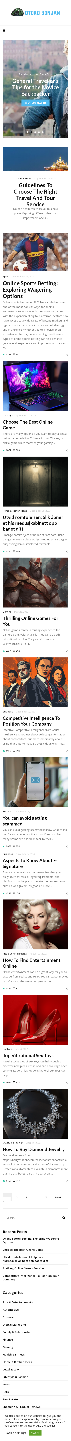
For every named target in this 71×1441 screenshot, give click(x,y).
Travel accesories (28, 74)
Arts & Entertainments (15, 953)
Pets (6, 1392)
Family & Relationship (17, 1332)
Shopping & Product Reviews (22, 1407)
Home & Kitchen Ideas (15, 510)
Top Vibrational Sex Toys (28, 1055)
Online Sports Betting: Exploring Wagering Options (30, 289)
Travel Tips (46, 74)
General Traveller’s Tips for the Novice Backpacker (35, 87)
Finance (8, 1339)
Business (8, 711)
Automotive (11, 1309)
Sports (6, 276)
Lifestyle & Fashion (13, 1142)
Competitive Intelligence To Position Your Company (31, 1277)
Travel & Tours (23, 178)
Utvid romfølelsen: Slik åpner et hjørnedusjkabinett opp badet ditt (33, 522)
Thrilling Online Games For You (23, 1268)
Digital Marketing (14, 1324)
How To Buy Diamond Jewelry (34, 1149)
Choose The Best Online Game (23, 1249)
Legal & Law (11, 1369)
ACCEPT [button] (35, 1432)
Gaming (7, 415)
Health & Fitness (14, 1354)
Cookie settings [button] (15, 1432)
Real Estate (10, 1399)
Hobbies (7, 1049)
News (6, 1384)
